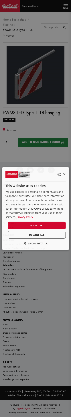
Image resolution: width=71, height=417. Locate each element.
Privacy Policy (25, 217)
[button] (35, 243)
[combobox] (59, 174)
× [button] (64, 174)
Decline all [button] (36, 234)
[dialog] (35, 208)
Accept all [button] (37, 225)
